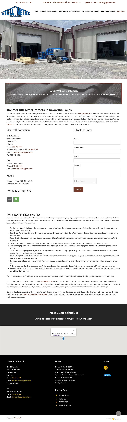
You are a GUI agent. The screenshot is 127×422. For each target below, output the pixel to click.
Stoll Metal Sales (84, 114)
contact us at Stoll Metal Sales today (34, 295)
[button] (106, 368)
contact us (10, 124)
